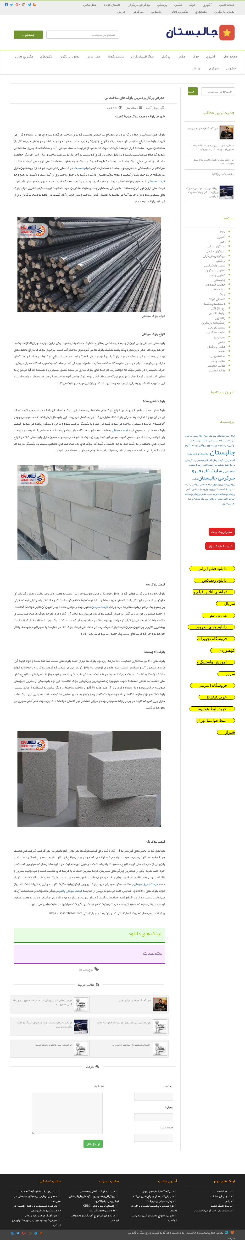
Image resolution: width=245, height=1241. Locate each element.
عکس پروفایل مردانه (216, 484)
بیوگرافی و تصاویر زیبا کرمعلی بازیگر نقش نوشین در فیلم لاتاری (94, 1198)
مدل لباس (90, 4)
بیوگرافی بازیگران (139, 4)
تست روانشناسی (214, 265)
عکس (178, 4)
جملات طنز (218, 289)
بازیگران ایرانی (216, 246)
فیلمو (228, 1201)
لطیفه (221, 351)
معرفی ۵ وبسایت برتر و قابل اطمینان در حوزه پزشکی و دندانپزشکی (37, 1208)
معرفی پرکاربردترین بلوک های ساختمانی (134, 98)
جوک (192, 4)
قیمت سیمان (156, 181)
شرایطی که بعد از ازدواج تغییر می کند (153, 1196)
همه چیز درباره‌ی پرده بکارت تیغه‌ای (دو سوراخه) (37, 1198)
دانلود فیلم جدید (222, 1191)
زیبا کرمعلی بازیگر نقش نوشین (212, 460)
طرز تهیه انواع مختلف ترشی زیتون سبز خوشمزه (154, 1218)
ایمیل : (169, 1107)
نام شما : (168, 1086)
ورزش (121, 11)
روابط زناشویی (216, 313)
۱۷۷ (222, 232)
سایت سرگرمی (215, 332)
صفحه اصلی (226, 4)
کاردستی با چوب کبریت (102, 1210)
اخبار (222, 241)
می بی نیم (218, 615)
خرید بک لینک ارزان (220, 546)
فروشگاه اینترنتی (212, 685)
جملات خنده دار (215, 284)
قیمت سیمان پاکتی (70, 890)
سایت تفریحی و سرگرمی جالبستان (213, 474)
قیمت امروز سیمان (146, 884)
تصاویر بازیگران (224, 11)
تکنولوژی (201, 11)
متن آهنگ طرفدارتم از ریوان (158, 1191)
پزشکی (162, 4)
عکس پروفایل (179, 11)
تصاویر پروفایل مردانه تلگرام (199, 445)
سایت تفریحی (216, 327)
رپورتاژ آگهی (217, 308)
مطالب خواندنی (216, 365)
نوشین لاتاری (228, 503)
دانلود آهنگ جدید (221, 1206)
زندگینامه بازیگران (213, 322)
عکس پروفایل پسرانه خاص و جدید (210, 491)
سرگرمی (138, 11)
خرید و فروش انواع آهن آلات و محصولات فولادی (95, 1218)
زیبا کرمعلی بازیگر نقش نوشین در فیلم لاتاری (210, 462)
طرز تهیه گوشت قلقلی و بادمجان (97, 1191)
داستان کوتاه (112, 4)
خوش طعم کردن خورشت (160, 1201)
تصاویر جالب (217, 274)
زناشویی (157, 11)
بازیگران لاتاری (209, 440)
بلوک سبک (81, 167)
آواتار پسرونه (228, 435)
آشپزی (207, 4)
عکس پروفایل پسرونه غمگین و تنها (205, 498)
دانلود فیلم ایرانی (212, 568)
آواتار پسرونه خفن (213, 435)
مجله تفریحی (217, 356)
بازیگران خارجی (215, 251)
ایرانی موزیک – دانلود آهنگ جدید (39, 1191)
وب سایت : (166, 1127)
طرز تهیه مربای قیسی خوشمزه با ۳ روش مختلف (153, 1208)
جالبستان (219, 279)
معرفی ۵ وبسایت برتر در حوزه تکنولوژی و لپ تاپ (36, 1222)
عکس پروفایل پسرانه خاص (205, 489)
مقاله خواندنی (216, 370)
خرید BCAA (217, 697)
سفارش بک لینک (222, 531)
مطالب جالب (218, 360)
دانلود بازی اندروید (211, 627)
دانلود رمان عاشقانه (221, 1196)
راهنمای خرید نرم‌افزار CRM (99, 1206)
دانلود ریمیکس (214, 580)
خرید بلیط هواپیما (212, 709)
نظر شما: (99, 1086)
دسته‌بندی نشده (214, 303)
